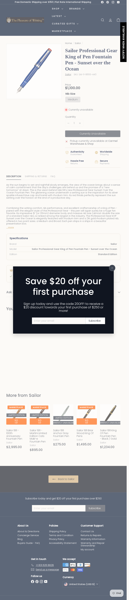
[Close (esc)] (112, 268)
